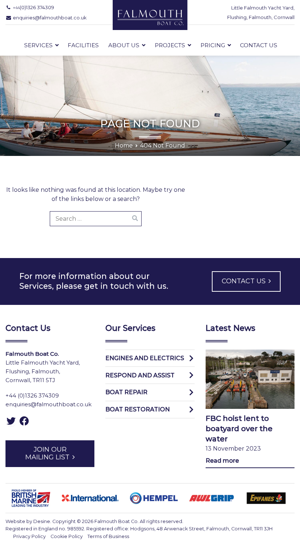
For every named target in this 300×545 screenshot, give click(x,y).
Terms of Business (108, 536)
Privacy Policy (29, 536)
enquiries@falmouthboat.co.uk (48, 404)
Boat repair (126, 392)
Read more (222, 460)
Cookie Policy (66, 536)
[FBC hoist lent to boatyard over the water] (250, 379)
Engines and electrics (144, 358)
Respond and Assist (140, 375)
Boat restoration (137, 409)
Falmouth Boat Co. (116, 521)
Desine (41, 521)
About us (123, 45)
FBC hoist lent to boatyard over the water (239, 428)
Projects (170, 45)
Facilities (83, 45)
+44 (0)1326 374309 (32, 395)
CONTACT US (244, 281)
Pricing (212, 45)
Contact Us (258, 45)
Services (38, 45)
